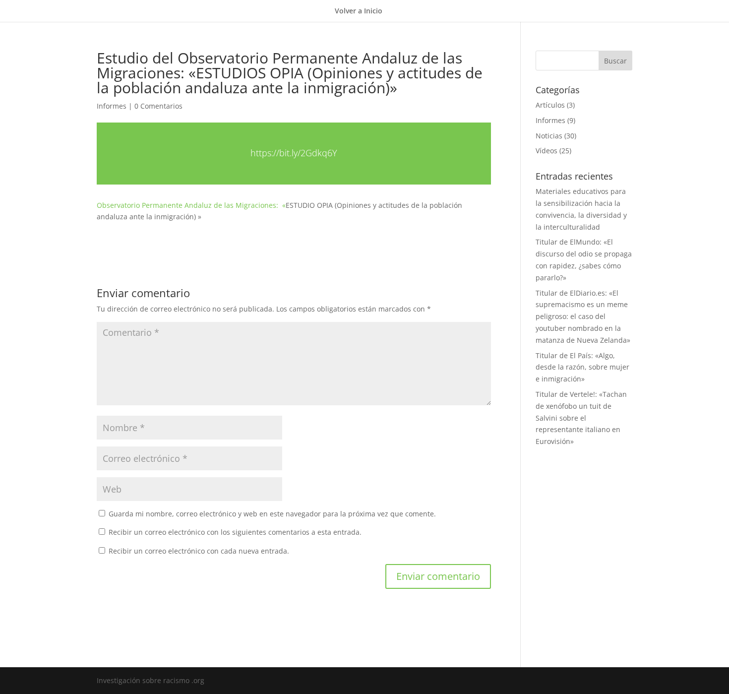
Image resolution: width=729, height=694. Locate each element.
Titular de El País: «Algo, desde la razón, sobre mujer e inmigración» (582, 367)
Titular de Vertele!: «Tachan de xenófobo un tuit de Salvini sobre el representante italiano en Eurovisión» (581, 417)
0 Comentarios (158, 106)
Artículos (550, 105)
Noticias (549, 135)
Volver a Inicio (358, 11)
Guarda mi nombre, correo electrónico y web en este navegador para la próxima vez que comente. (272, 513)
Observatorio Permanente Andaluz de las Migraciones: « (191, 205)
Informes (111, 106)
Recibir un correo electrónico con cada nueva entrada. (199, 551)
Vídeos (546, 150)
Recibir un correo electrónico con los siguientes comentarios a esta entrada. (235, 532)
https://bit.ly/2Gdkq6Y (293, 153)
